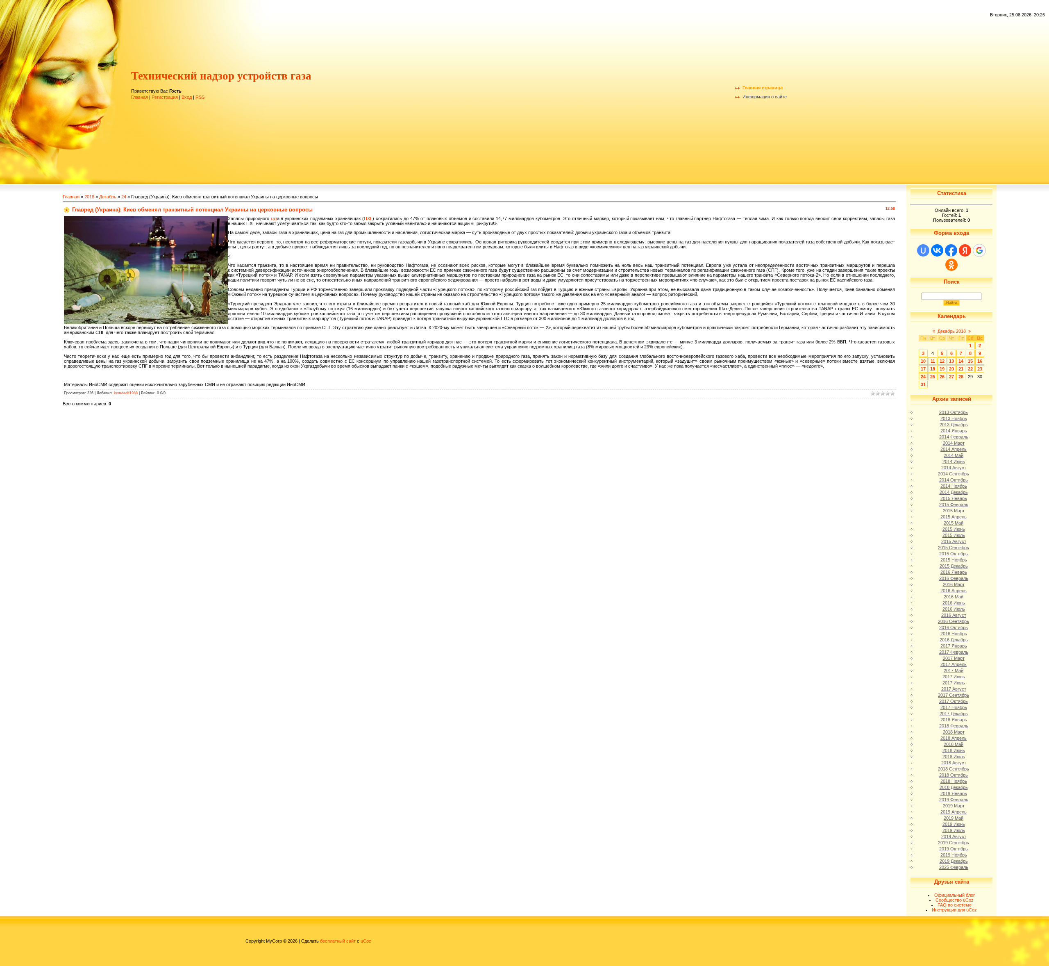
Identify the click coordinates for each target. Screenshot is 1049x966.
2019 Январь (953, 793)
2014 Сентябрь (953, 473)
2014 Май (953, 455)
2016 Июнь (953, 602)
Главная (139, 97)
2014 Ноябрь (953, 486)
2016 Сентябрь (953, 621)
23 (979, 368)
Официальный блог (954, 895)
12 (942, 361)
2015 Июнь (953, 529)
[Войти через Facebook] (951, 250)
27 (951, 376)
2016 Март (954, 584)
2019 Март (954, 805)
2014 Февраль (953, 436)
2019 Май (953, 818)
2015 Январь (953, 498)
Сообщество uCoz (954, 900)
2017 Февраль (953, 652)
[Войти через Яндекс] (965, 250)
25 (932, 376)
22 (970, 368)
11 (933, 361)
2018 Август (953, 762)
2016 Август (953, 615)
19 (942, 368)
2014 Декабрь (954, 492)
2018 (89, 196)
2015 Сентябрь (953, 547)
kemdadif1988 (126, 393)
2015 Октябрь (953, 553)
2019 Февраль (953, 799)
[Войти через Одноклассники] (951, 265)
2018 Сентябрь (953, 768)
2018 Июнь (953, 750)
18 (932, 368)
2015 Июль (953, 535)
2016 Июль (953, 609)
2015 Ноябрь (953, 559)
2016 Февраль (953, 578)
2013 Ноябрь (953, 418)
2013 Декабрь (954, 424)
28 (960, 376)
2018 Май (953, 744)
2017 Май (953, 670)
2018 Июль (953, 756)
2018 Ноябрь (953, 781)
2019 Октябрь (953, 848)
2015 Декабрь (954, 566)
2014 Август (953, 467)
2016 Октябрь (953, 627)
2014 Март (954, 443)
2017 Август (953, 688)
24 (123, 196)
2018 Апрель (953, 738)
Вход (187, 97)
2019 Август (953, 836)
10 (923, 361)
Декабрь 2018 (952, 331)
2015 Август (953, 541)
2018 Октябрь (953, 775)
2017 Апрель (953, 664)
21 (960, 368)
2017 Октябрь (953, 701)
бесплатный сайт (338, 941)
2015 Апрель (953, 516)
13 (951, 361)
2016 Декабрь (954, 639)
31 (923, 384)
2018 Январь (953, 719)
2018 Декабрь (954, 787)
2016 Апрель (953, 590)
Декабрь (107, 196)
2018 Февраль (953, 725)
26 (942, 376)
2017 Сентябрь (953, 695)
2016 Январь (953, 572)
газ (274, 218)
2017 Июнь (953, 676)
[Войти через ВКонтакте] (937, 250)
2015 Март (954, 510)
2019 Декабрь (954, 861)
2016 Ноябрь (953, 633)
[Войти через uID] (923, 250)
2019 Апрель (953, 811)
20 (951, 368)
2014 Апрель (953, 449)
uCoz (366, 941)
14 (960, 361)
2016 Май (953, 596)
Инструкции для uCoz (954, 909)
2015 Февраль (953, 504)
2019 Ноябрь (953, 854)
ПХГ (368, 218)
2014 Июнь (953, 461)
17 (923, 368)
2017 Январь (953, 645)
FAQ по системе (955, 904)
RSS (199, 97)
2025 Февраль (953, 867)
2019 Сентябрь (953, 842)
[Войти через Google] (979, 250)
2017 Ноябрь (953, 707)
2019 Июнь (953, 824)
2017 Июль (953, 682)
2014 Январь (953, 430)
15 (970, 361)
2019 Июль (953, 830)
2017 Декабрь (954, 713)
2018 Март (954, 732)
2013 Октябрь (953, 412)
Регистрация (165, 97)
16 (979, 361)
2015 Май (953, 523)
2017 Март (954, 658)
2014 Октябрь (953, 479)
